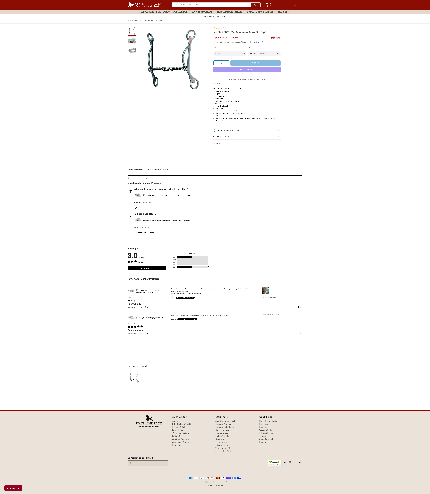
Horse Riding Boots (268, 421)
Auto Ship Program (180, 439)
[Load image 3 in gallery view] (132, 50)
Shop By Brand (266, 439)
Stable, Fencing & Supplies (260, 11)
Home (129, 21)
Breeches (263, 424)
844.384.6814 (267, 4)
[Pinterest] (299, 463)
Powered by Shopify (221, 482)
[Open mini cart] (299, 4)
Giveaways (220, 439)
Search (175, 421)
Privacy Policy (221, 445)
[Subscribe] (165, 463)
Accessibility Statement (226, 451)
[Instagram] (290, 463)
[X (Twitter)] (294, 463)
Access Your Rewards (181, 442)
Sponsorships (221, 433)
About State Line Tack (225, 421)
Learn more (156, 178)
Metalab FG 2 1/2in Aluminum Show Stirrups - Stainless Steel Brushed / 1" (150, 292)
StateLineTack (211, 482)
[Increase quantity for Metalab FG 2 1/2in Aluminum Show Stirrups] (226, 63)
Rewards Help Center (224, 427)
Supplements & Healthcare (154, 11)
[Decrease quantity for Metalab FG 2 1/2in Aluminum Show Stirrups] (216, 63)
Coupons (263, 436)
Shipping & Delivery (180, 427)
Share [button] (218, 144)
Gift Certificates (266, 433)
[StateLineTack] (144, 5)
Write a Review (147, 268)
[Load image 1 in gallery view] (132, 31)
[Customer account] (294, 4)
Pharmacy (263, 442)
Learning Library (222, 442)
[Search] (255, 5)
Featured (282, 11)
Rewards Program (223, 424)
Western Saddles (267, 430)
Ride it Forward (222, 430)
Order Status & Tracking (182, 424)
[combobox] (216, 4)
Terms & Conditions (224, 448)
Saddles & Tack (180, 11)
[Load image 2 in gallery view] (132, 40)
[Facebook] (285, 463)
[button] (247, 130)
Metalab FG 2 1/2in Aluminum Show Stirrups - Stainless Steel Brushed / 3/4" (167, 196)
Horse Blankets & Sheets (229, 11)
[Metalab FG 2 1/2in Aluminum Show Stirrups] (134, 378)
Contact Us (177, 436)
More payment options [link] (247, 75)
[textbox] (215, 173)
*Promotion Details (180, 433)
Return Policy (178, 430)
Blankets (263, 427)
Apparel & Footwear (202, 11)
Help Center (177, 445)
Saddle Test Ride (223, 436)
